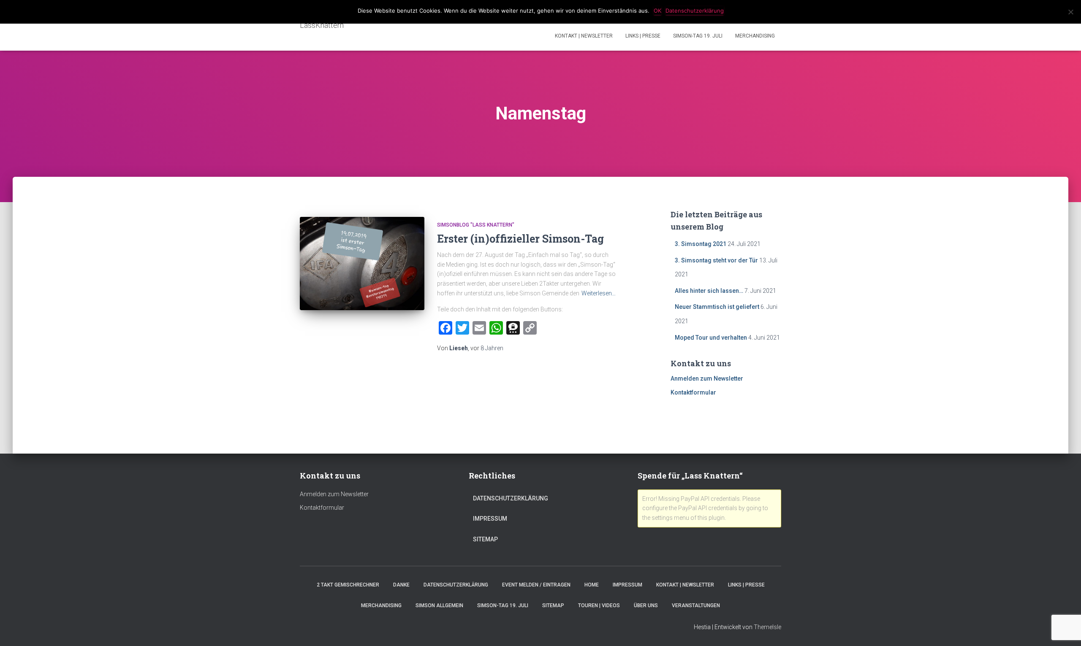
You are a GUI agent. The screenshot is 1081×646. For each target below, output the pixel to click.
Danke (401, 585)
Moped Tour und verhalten (711, 337)
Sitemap (485, 539)
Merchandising (755, 36)
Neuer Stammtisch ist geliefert (717, 306)
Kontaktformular (693, 392)
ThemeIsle (767, 627)
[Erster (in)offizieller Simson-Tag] (362, 263)
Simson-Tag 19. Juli (697, 36)
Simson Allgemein (439, 605)
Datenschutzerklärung (510, 498)
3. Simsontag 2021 (700, 244)
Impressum (490, 518)
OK (657, 10)
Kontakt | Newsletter (584, 36)
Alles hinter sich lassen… (709, 290)
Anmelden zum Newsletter (707, 378)
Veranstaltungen (696, 605)
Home (591, 585)
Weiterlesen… (598, 293)
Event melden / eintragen (536, 585)
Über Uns (646, 605)
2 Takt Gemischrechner (348, 585)
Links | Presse (642, 36)
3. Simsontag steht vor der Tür (716, 260)
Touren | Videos (599, 605)
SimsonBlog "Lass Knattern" (475, 225)
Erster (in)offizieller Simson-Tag (520, 239)
